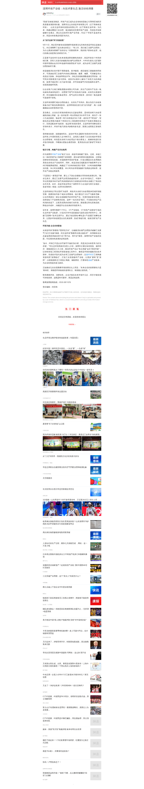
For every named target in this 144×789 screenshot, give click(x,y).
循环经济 (90, 254)
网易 (44, 2)
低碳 (90, 260)
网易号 (50, 2)
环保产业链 (56, 154)
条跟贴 (72, 324)
